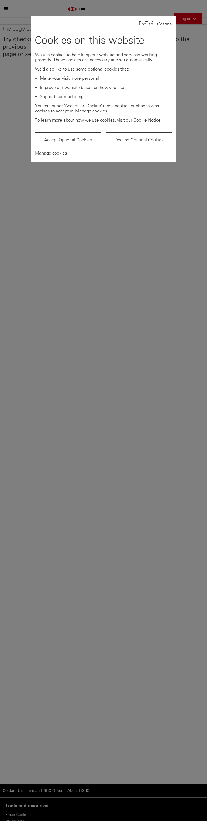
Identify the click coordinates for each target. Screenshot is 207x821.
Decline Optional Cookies (139, 139)
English (146, 23)
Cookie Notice (147, 120)
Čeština (164, 23)
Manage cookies (51, 153)
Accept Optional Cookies (68, 139)
